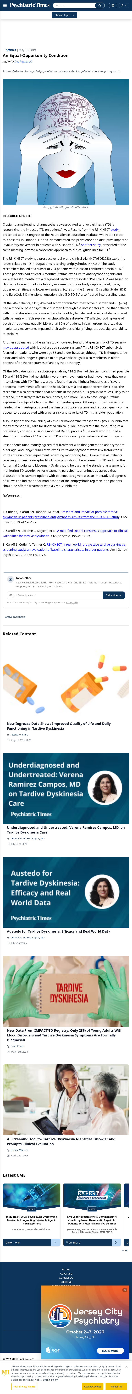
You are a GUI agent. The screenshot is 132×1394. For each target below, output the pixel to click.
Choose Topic (62, 15)
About (66, 1269)
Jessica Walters (19, 734)
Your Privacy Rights (24, 1386)
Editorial (66, 1282)
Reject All (116, 1386)
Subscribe (112, 595)
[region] (66, 1377)
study (114, 229)
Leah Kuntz (17, 1046)
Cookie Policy (50, 1379)
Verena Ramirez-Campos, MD (28, 838)
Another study (91, 245)
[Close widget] (124, 1290)
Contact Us (66, 1278)
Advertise (66, 1273)
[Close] (126, 1367)
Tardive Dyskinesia (14, 616)
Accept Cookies (92, 1386)
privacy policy (71, 602)
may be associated (16, 347)
